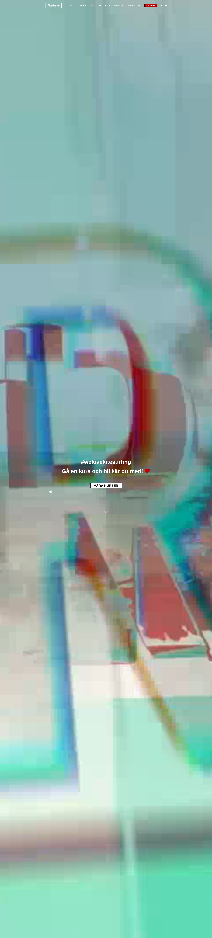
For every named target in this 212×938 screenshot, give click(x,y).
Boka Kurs (150, 5)
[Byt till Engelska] (139, 5)
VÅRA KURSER (106, 485)
